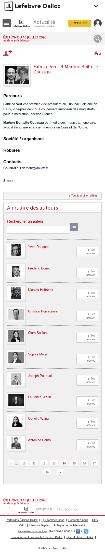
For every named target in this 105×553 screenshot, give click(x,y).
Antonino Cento (39, 440)
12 (43, 463)
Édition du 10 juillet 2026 (24, 37)
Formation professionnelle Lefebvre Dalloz (37, 537)
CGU (22, 525)
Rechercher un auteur (25, 221)
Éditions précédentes (16, 40)
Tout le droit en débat (84, 195)
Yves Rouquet (38, 247)
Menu (7, 23)
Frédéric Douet (39, 268)
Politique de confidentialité (69, 525)
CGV (95, 520)
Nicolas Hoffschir (40, 290)
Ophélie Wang (38, 418)
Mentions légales (39, 525)
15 (74, 463)
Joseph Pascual (40, 376)
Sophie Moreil (38, 354)
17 (94, 463)
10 (23, 463)
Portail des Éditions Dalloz (22, 520)
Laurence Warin (39, 397)
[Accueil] (37, 23)
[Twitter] (86, 531)
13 (54, 463)
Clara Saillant (38, 333)
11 (34, 463)
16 (84, 463)
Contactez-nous (78, 520)
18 (47, 472)
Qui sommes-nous (53, 520)
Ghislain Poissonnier (43, 311)
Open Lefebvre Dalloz (80, 537)
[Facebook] (78, 531)
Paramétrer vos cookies (32, 531)
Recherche (98, 39)
